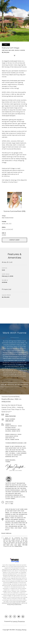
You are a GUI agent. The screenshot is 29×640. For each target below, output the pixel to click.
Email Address (6, 533)
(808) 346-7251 (7, 223)
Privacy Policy (18, 546)
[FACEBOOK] (10, 616)
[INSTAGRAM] (14, 616)
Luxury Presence (18, 621)
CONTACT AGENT (14, 240)
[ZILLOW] (22, 616)
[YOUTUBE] (18, 616)
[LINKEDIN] (6, 616)
